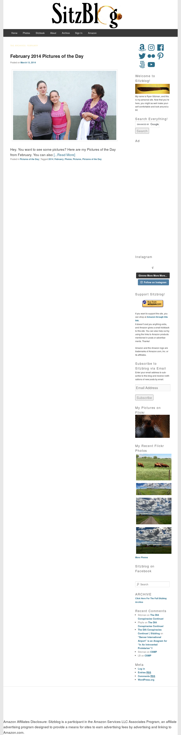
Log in (141, 668)
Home (14, 33)
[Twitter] (142, 56)
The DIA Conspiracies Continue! (151, 616)
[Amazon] (142, 47)
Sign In (78, 33)
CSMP (153, 651)
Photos (26, 33)
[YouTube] (151, 64)
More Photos (141, 557)
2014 (50, 159)
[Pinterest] (160, 56)
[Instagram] (151, 47)
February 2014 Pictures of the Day (46, 56)
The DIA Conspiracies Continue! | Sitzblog (150, 631)
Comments (146, 676)
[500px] (142, 64)
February (59, 159)
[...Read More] (64, 154)
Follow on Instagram (155, 282)
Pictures (77, 159)
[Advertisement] (153, 196)
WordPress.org (146, 679)
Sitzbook (40, 33)
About (53, 33)
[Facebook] (160, 47)
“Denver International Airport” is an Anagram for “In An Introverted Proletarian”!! (152, 642)
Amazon (92, 33)
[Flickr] (151, 56)
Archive (66, 33)
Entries (144, 672)
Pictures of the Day (29, 159)
